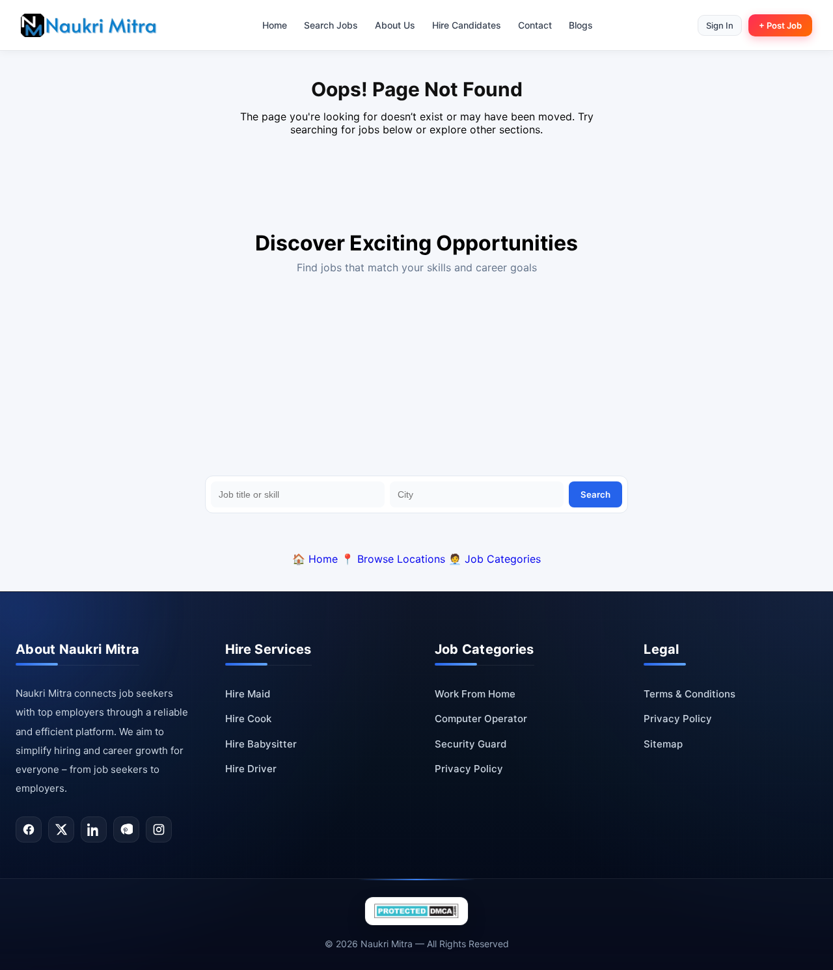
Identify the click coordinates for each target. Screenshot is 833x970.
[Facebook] (29, 829)
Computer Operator (481, 718)
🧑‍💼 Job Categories (494, 558)
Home (274, 25)
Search (595, 494)
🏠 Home (315, 558)
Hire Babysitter (261, 744)
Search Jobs (331, 25)
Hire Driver (251, 768)
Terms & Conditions (689, 694)
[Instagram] (159, 829)
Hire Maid (247, 694)
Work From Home (475, 694)
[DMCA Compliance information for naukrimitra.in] (416, 911)
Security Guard (470, 744)
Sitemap (663, 744)
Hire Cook (248, 718)
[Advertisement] (416, 378)
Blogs (581, 25)
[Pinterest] (126, 829)
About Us (395, 25)
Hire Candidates (466, 25)
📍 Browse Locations (393, 558)
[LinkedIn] (94, 829)
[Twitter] (61, 829)
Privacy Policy (469, 768)
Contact (535, 25)
